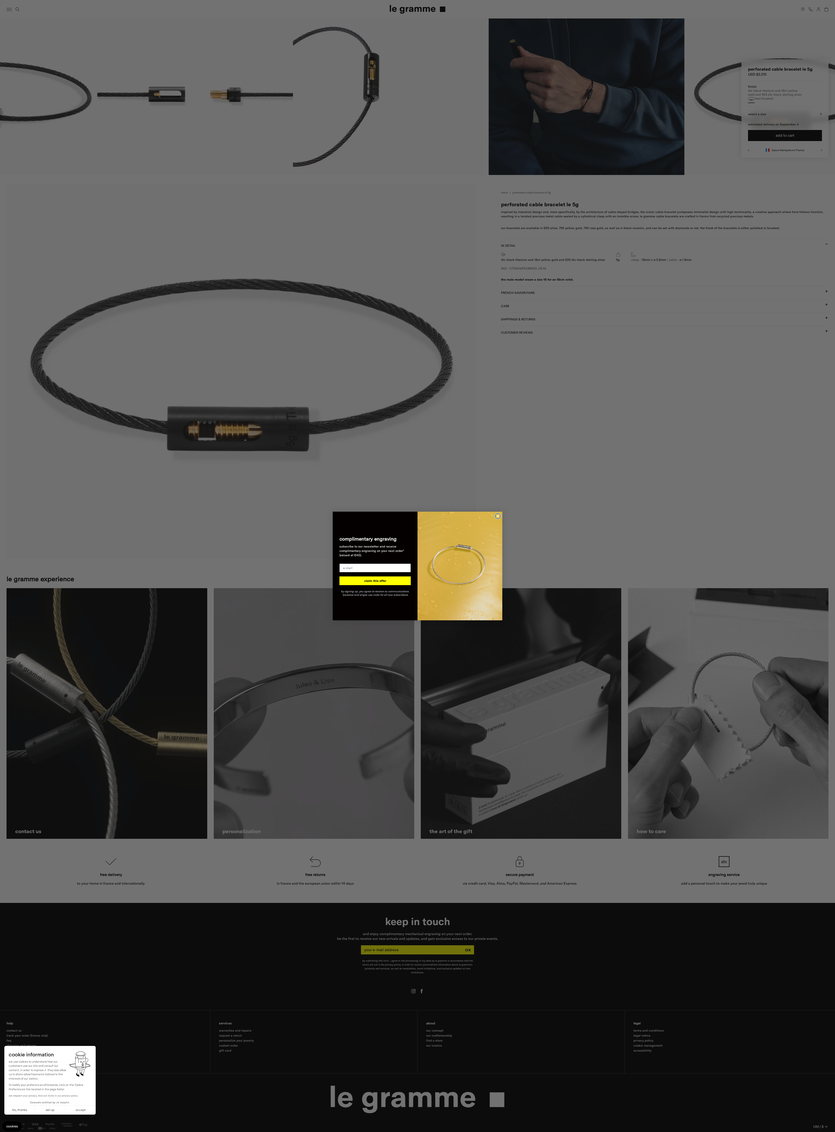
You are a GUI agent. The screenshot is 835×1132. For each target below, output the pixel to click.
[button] (12, 1126)
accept (80, 1110)
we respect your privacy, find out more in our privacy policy (43, 1095)
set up (50, 1110)
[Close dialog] (498, 516)
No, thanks (19, 1110)
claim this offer (375, 581)
